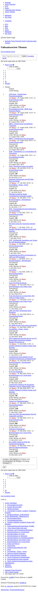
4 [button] (5, 76)
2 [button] (5, 72)
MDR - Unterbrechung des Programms (21, 138)
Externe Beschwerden (16, 100)
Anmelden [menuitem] (8, 21)
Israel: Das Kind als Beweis (18, 283)
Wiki (6, 28)
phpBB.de (23, 583)
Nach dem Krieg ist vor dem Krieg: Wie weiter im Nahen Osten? (21, 297)
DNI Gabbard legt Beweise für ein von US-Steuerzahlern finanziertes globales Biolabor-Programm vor (23, 340)
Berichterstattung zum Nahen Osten (20, 286)
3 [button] (5, 74)
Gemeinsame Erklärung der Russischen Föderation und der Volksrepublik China (22, 385)
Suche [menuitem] (7, 30)
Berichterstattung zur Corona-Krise (20, 375)
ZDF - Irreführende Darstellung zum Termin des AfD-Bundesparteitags (23, 241)
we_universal (8, 586)
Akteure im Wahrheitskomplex (18, 401)
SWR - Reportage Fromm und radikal (21, 166)
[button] (9, 65)
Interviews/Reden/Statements (18, 447)
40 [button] (5, 82)
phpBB (11, 577)
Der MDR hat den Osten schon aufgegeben (23, 325)
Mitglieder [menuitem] (8, 32)
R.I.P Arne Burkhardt (16, 372)
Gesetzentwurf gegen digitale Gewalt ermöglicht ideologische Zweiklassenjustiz (22, 358)
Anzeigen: (5, 459)
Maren (14, 98)
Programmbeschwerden (16, 157)
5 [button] (5, 78)
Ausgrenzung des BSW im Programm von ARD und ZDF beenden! (22, 256)
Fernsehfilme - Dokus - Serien (18, 185)
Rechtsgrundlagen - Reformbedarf (20, 199)
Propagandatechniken (16, 273)
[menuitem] (8, 2)
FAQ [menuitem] (6, 24)
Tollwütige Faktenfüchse (17, 429)
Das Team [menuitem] (8, 33)
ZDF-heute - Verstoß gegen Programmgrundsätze (17, 95)
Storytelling (12, 270)
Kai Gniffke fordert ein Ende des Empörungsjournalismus (19, 443)
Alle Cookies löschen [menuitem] (12, 572)
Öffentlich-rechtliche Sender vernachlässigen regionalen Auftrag (20, 195)
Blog (6, 26)
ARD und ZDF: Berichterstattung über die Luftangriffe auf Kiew (22, 415)
